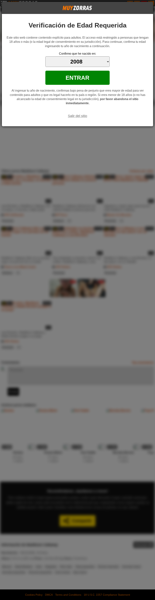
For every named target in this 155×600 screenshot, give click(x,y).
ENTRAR (77, 77)
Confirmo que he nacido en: (77, 53)
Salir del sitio (77, 116)
